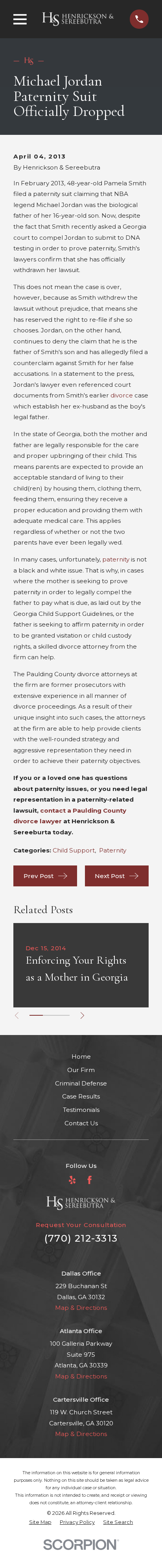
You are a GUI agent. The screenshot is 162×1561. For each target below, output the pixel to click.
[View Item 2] (49, 1015)
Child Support (74, 850)
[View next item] (82, 1015)
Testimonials (81, 1109)
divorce (121, 395)
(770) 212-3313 (81, 1238)
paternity (115, 559)
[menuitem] (40, 1522)
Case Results (81, 1096)
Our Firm (81, 1070)
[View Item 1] (36, 1015)
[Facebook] (89, 1180)
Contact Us (81, 1123)
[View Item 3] (63, 1015)
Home (81, 1056)
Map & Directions (81, 1307)
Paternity (112, 850)
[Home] (78, 19)
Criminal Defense (81, 1083)
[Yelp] (72, 1180)
